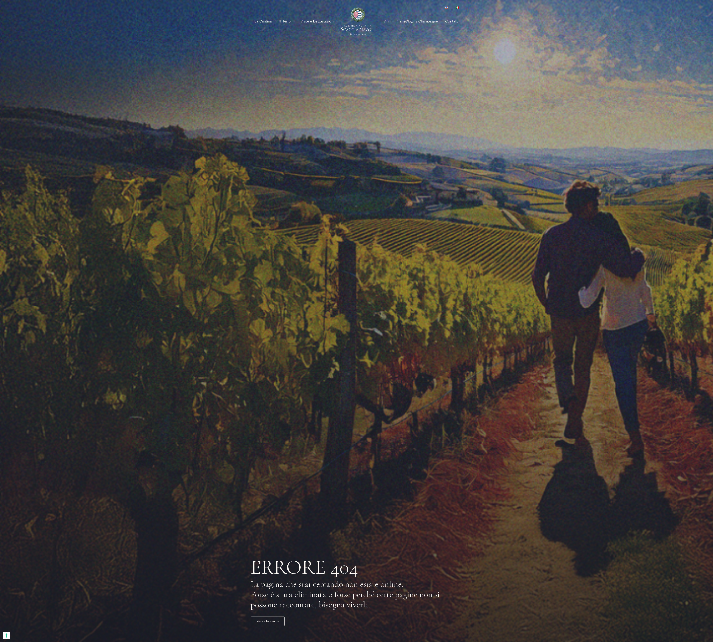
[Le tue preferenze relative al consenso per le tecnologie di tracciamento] (6, 635)
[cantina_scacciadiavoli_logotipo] (358, 21)
